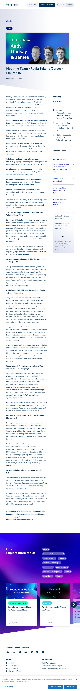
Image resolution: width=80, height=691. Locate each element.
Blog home (10, 21)
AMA (45, 549)
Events (61, 558)
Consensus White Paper (52, 666)
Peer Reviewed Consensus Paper (56, 668)
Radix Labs (47, 567)
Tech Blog (47, 576)
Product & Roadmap (50, 563)
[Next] (74, 604)
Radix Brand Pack (13, 671)
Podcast (9, 666)
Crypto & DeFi (48, 558)
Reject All (70, 687)
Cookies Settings (8, 687)
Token (58, 576)
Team (67, 572)
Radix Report (61, 567)
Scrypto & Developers (51, 572)
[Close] (76, 679)
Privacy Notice (12, 668)
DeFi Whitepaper (49, 663)
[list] (40, 604)
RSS (12, 663)
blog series (29, 120)
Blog (8, 663)
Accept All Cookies (55, 687)
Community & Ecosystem (52, 554)
